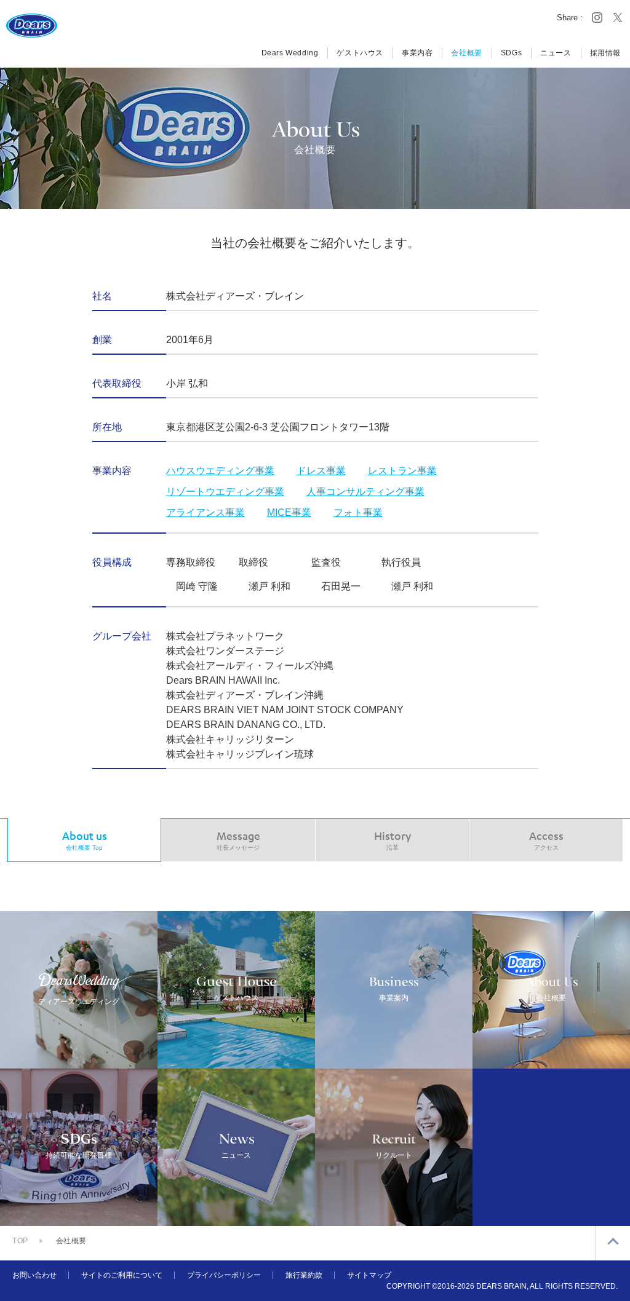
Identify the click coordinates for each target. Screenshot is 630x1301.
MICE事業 (289, 512)
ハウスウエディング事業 (220, 470)
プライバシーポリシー (224, 1275)
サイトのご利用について (121, 1275)
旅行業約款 (303, 1275)
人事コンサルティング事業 (365, 491)
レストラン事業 (402, 470)
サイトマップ (369, 1275)
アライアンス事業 (205, 512)
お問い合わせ (34, 1275)
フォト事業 (358, 512)
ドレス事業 (321, 470)
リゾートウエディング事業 (225, 491)
